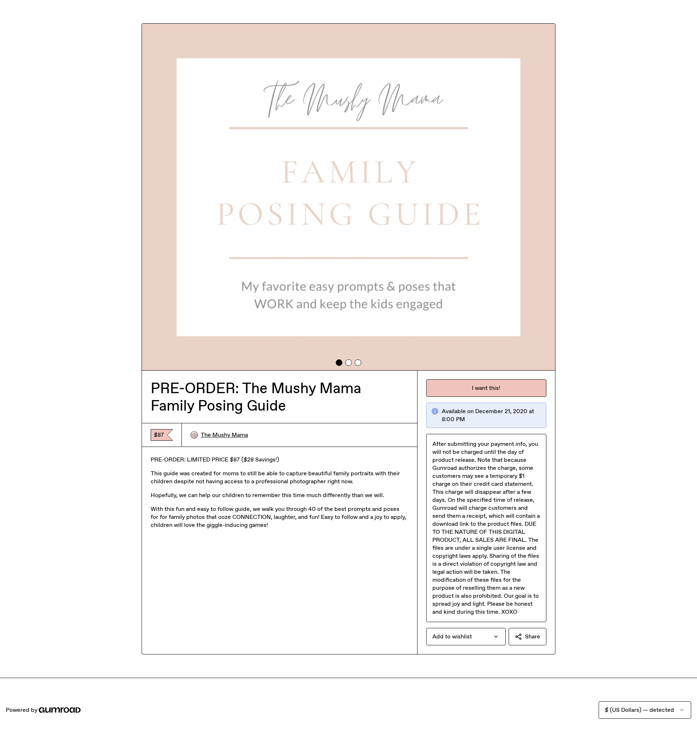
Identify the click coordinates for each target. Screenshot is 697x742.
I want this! (486, 387)
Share (532, 636)
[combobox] (466, 636)
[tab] (339, 362)
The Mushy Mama (224, 434)
